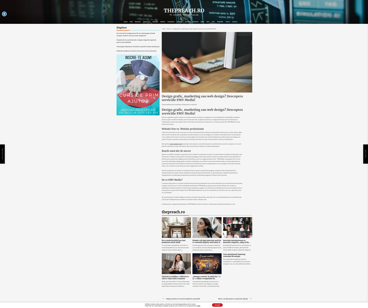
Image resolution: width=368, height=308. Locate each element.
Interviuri (180, 22)
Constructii (146, 22)
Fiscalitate (171, 22)
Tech (213, 22)
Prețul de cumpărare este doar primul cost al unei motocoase (136, 51)
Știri (208, 22)
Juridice (187, 22)
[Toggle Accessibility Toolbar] (4, 14)
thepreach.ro (184, 11)
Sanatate (195, 22)
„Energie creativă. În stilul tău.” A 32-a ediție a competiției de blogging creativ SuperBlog (206, 279)
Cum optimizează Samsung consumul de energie (234, 255)
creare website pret (176, 144)
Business (138, 22)
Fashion (162, 22)
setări (198, 306)
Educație (155, 22)
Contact (234, 22)
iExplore (122, 27)
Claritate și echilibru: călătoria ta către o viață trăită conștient (175, 278)
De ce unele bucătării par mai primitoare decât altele (173, 241)
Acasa (125, 22)
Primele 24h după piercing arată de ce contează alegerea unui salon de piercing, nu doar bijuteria (206, 242)
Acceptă (217, 305)
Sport (202, 22)
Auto (131, 22)
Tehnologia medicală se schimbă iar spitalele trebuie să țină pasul (138, 46)
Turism (227, 22)
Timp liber (220, 22)
